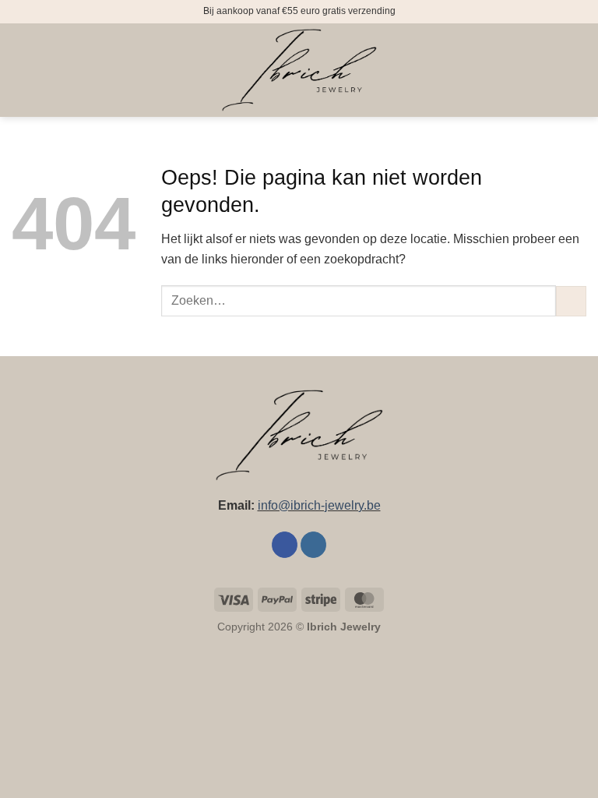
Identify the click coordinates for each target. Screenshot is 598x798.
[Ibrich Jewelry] (299, 70)
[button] (21, 70)
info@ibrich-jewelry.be (319, 505)
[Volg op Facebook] (284, 544)
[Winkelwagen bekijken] (578, 70)
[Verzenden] (571, 301)
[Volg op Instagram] (313, 544)
